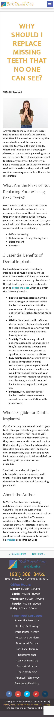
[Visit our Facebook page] (9, 694)
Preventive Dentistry (27, 620)
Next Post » (38, 554)
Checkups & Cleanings (27, 626)
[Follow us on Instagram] (45, 694)
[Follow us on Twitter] (27, 694)
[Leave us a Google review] (18, 694)
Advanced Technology (27, 678)
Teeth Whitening (27, 672)
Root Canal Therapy (27, 649)
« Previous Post (17, 554)
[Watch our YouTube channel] (36, 694)
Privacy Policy (9, 705)
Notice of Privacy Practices (29, 705)
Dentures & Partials (27, 643)
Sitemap (47, 705)
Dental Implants (27, 655)
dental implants (20, 288)
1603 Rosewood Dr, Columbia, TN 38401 (27, 579)
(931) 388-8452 (27, 574)
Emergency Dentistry (27, 683)
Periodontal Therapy (27, 632)
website (11, 540)
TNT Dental (42, 708)
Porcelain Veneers (27, 666)
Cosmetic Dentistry (27, 660)
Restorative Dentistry (27, 637)
